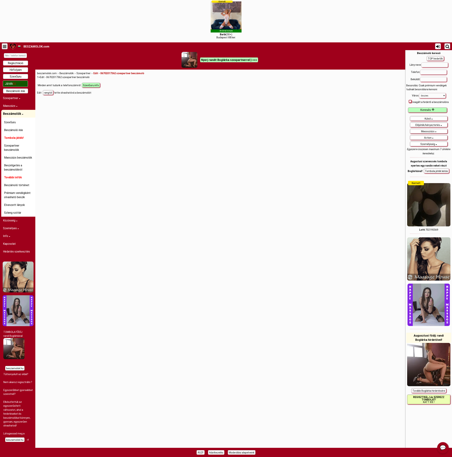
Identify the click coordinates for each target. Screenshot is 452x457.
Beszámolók (12, 113)
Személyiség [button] (428, 144)
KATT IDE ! (428, 399)
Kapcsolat (9, 243)
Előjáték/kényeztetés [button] (428, 125)
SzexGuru (15, 76)
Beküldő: (415, 79)
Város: (415, 95)
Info (6, 236)
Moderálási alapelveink (241, 452)
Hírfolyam (16, 70)
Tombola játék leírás (436, 171)
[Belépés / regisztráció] (438, 46)
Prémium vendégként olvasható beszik (17, 195)
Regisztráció (15, 63)
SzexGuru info (91, 85)
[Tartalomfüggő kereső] (447, 46)
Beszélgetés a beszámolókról (13, 167)
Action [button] (428, 137)
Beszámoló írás (15, 91)
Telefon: (415, 72)
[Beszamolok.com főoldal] (12, 46)
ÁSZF (201, 452)
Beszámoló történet (16, 185)
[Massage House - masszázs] (18, 291)
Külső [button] (428, 118)
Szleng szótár (12, 212)
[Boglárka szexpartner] (14, 358)
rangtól (48, 92)
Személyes (10, 228)
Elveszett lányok (14, 205)
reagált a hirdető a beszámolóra (430, 102)
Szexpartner (11, 98)
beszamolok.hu (14, 368)
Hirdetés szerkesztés (16, 251)
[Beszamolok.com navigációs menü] (5, 46)
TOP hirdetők (435, 58)
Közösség (9, 220)
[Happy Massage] (18, 325)
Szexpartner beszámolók (11, 148)
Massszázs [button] (428, 131)
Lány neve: (415, 64)
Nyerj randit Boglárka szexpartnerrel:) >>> (229, 60)
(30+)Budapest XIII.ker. (226, 19)
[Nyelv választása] (19, 46)
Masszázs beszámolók (18, 157)
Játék (10, 83)
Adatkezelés (216, 452)
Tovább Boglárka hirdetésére (428, 390)
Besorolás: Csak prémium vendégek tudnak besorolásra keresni (426, 87)
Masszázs (9, 106)
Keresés (427, 110)
